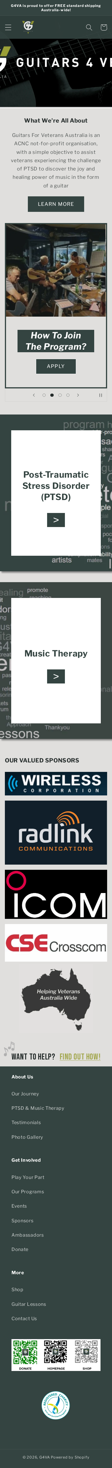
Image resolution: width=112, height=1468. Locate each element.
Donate (19, 1249)
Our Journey (25, 1094)
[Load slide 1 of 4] (44, 395)
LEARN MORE (56, 204)
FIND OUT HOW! (80, 1057)
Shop (17, 1289)
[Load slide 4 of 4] (68, 395)
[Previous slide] (34, 395)
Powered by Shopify (70, 1457)
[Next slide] (78, 395)
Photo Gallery (27, 1137)
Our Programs (27, 1191)
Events (19, 1206)
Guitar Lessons (28, 1304)
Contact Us (24, 1318)
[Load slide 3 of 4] (60, 395)
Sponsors (22, 1220)
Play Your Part (28, 1177)
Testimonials (26, 1122)
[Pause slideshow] (100, 395)
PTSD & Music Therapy (38, 1108)
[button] (8, 27)
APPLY (56, 366)
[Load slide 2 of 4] (52, 395)
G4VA (44, 1457)
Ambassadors (27, 1235)
